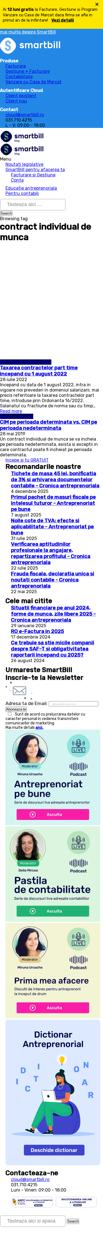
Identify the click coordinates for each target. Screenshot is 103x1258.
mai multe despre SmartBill (28, 32)
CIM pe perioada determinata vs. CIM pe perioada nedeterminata (48, 425)
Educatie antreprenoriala (31, 188)
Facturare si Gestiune (33, 174)
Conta (17, 180)
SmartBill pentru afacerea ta (35, 169)
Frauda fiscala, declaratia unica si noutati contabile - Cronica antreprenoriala (52, 580)
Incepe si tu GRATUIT (27, 460)
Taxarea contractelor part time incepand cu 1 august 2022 (39, 371)
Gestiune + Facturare (27, 71)
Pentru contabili (22, 193)
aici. (39, 727)
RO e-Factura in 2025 (37, 631)
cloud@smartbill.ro (24, 114)
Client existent (20, 95)
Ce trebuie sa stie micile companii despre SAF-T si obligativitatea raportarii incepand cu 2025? (52, 649)
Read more (11, 411)
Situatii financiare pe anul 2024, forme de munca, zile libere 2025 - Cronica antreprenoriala (53, 614)
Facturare (15, 66)
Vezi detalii (62, 20)
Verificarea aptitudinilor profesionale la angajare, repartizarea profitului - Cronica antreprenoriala (50, 553)
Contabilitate (19, 76)
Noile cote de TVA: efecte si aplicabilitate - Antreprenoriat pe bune (52, 527)
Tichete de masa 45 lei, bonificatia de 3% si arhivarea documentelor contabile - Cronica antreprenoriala (55, 479)
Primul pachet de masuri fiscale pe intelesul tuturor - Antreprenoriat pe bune (53, 503)
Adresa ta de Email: (27, 703)
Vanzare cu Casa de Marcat (33, 81)
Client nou (16, 101)
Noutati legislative (24, 164)
